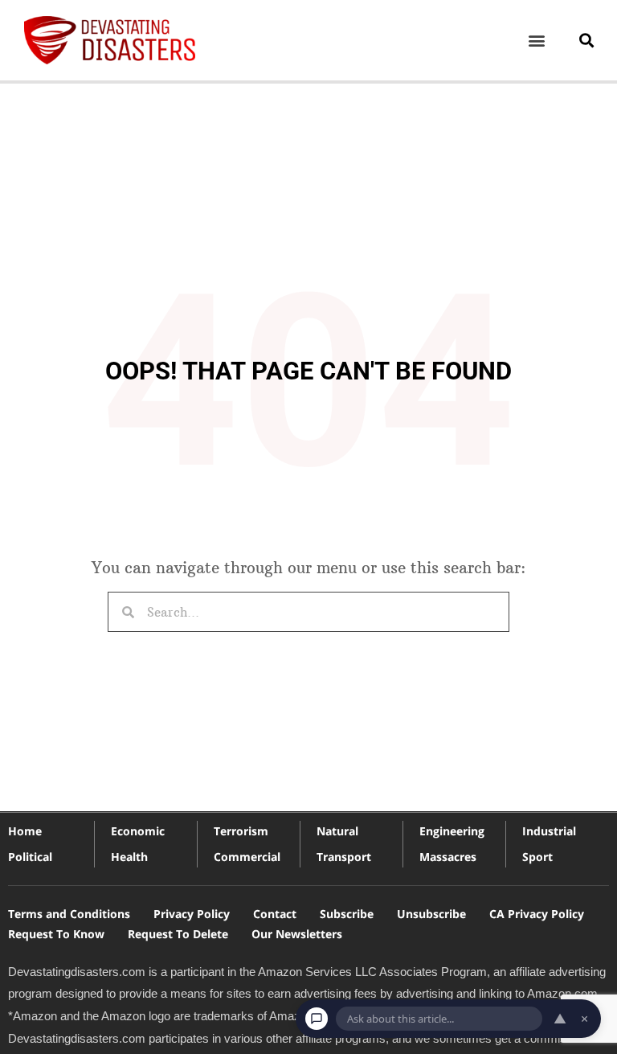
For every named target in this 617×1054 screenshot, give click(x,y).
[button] (536, 40)
